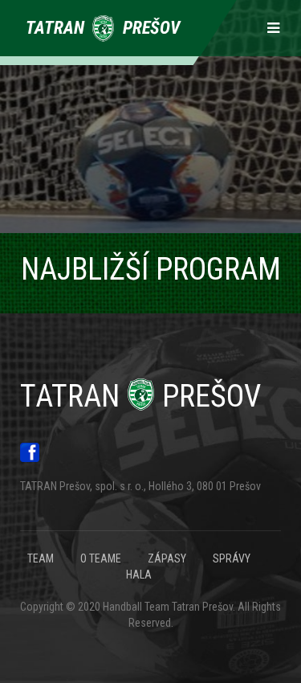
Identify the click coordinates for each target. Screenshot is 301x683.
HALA (139, 574)
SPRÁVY (231, 558)
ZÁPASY (167, 558)
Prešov (140, 396)
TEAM (40, 558)
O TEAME (100, 558)
